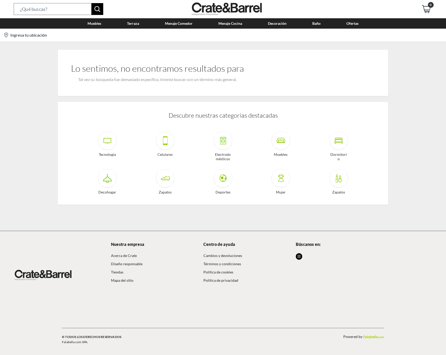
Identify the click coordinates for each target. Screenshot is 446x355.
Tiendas (117, 272)
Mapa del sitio (122, 280)
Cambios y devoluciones (222, 255)
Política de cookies (218, 272)
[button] (58, 9)
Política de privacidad (220, 280)
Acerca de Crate (124, 255)
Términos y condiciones (222, 264)
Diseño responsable (126, 264)
